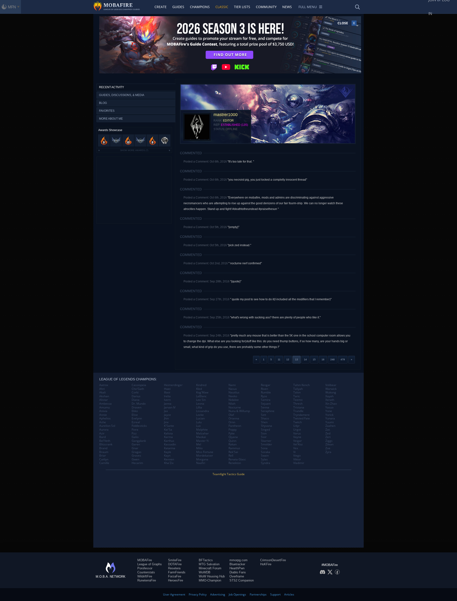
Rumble (266, 392)
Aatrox (103, 385)
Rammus (234, 448)
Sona (264, 448)
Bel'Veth (104, 441)
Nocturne (234, 407)
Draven (136, 407)
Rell (230, 456)
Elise (135, 415)
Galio (135, 437)
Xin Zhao (331, 404)
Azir (101, 433)
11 (279, 359)
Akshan (104, 396)
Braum (103, 452)
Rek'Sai (233, 452)
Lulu (199, 422)
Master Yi (202, 441)
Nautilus (233, 392)
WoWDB (204, 572)
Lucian (200, 418)
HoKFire (265, 564)
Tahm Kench (301, 385)
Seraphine (267, 411)
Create (160, 7)
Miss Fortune (204, 452)
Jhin (166, 418)
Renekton (234, 463)
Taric (296, 396)
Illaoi (167, 392)
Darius (136, 396)
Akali (102, 392)
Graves (136, 456)
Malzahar (202, 433)
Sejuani (266, 404)
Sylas (264, 459)
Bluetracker (237, 564)
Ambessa (105, 404)
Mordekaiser (204, 456)
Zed (327, 433)
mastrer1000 (226, 114)
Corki (135, 392)
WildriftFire (144, 576)
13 (296, 359)
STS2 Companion (241, 580)
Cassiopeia (139, 385)
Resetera (174, 568)
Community (266, 7)
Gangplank (139, 441)
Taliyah (298, 389)
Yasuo (329, 407)
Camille (104, 463)
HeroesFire (175, 580)
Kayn (167, 456)
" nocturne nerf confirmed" (245, 263)
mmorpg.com (238, 560)
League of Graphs (149, 564)
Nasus (232, 389)
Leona (200, 404)
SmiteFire (174, 560)
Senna (265, 407)
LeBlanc (201, 396)
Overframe (236, 576)
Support (275, 594)
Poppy (232, 430)
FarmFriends (176, 572)
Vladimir (298, 463)
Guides (178, 7)
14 (305, 359)
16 (323, 359)
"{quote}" (235, 281)
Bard (102, 437)
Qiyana (233, 437)
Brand (103, 448)
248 (332, 359)
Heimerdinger (173, 385)
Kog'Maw (202, 392)
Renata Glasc (237, 459)
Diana (135, 400)
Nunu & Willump (239, 411)
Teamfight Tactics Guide (229, 474)
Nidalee (233, 400)
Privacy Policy (198, 594)
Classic (221, 7)
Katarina (169, 448)
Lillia (199, 407)
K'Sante (169, 426)
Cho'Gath (138, 389)
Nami (232, 385)
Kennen (169, 459)
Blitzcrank (105, 444)
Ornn (231, 422)
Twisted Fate (301, 418)
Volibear (330, 385)
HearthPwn (236, 568)
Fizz (134, 433)
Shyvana (266, 426)
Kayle (167, 452)
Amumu (104, 407)
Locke (200, 415)
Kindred (201, 385)
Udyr (296, 426)
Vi (294, 452)
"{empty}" (233, 227)
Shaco (265, 418)
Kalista (168, 433)
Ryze (264, 396)
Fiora (135, 430)
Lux (198, 426)
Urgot (297, 430)
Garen (136, 444)
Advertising (217, 594)
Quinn (232, 441)
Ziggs (329, 441)
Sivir (264, 437)
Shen (264, 422)
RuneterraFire (146, 580)
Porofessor (144, 568)
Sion (264, 433)
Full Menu (307, 7)
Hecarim (137, 463)
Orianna (233, 418)
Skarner (266, 441)
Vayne (297, 437)
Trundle (298, 411)
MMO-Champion (210, 580)
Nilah (231, 404)
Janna (167, 404)
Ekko (135, 411)
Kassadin (170, 444)
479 (343, 359)
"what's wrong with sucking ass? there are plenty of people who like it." (275, 317)
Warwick (331, 389)
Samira (265, 400)
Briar (102, 456)
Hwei (167, 389)
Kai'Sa (168, 430)
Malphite (202, 430)
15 (314, 359)
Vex (295, 448)
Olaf (231, 415)
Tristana (298, 407)
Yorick (329, 415)
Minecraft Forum (210, 568)
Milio (199, 448)
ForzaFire (174, 576)
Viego (297, 456)
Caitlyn (103, 459)
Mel (198, 444)
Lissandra (202, 411)
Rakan (232, 444)
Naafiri (200, 463)
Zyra (328, 452)
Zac (327, 430)
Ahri (102, 389)
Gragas (136, 452)
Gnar (135, 448)
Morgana (202, 459)
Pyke (231, 433)
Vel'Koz (298, 444)
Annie (103, 415)
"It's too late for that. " (241, 161)
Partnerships (258, 594)
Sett (263, 415)
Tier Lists (242, 7)
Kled (199, 389)
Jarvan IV (169, 407)
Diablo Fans (237, 572)
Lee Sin (201, 400)
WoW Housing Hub (212, 576)
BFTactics (206, 560)
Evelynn (137, 418)
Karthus (169, 441)
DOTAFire (175, 564)
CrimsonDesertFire (273, 560)
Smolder (266, 444)
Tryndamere (301, 415)
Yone (328, 411)
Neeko (232, 396)
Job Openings (237, 594)
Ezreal (136, 422)
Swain (265, 456)
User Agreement (174, 594)
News (287, 7)
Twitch (297, 422)
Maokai (201, 437)
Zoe (327, 448)
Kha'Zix (169, 463)
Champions (200, 7)
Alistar (103, 400)
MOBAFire (144, 560)
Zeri (328, 437)
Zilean (329, 444)
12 (287, 359)
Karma (168, 437)
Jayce (167, 415)
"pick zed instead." (239, 245)
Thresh (298, 404)
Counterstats (146, 572)
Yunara (330, 418)
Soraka (265, 452)
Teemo (298, 400)
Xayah (329, 396)
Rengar (265, 385)
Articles (289, 594)
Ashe (102, 422)
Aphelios (105, 418)
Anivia (103, 411)
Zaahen (330, 426)
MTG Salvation (209, 564)
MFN (12, 7)
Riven (264, 389)
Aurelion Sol (107, 426)
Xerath (329, 400)
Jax (166, 411)
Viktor (297, 459)
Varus (297, 433)
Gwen (135, 459)
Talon (297, 392)
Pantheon (234, 426)
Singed (265, 430)
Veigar (297, 441)
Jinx (166, 422)
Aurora (104, 430)
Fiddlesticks (139, 426)
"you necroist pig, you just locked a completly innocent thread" (267, 179)
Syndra (265, 463)
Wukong (330, 392)
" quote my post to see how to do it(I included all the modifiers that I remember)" (281, 299)
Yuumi (329, 422)
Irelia (167, 396)
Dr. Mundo (139, 404)
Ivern (167, 400)
